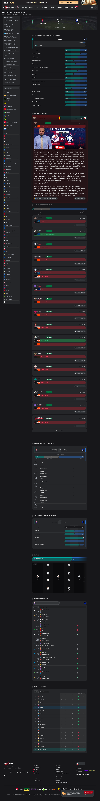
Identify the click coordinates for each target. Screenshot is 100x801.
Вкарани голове (39, 541)
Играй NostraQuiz (10, 40)
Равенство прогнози (11, 61)
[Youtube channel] (8, 772)
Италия (12, 14)
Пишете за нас (59, 771)
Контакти (57, 767)
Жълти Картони (36, 84)
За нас (57, 769)
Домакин (42, 607)
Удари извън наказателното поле (40, 67)
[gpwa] (27, 789)
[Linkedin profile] (20, 772)
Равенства (37, 534)
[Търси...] (92, 7)
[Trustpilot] (20, 789)
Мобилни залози (38, 776)
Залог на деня (9, 56)
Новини (31, 7)
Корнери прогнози (11, 69)
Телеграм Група (10, 33)
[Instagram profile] (17, 772)
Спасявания (35, 88)
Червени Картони (36, 105)
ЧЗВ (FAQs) (58, 765)
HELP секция (58, 778)
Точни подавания (36, 95)
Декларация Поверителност (62, 773)
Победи (37, 530)
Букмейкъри (45, 7)
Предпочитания (88, 794)
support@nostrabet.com (82, 774)
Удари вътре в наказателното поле (41, 63)
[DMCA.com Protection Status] (44, 789)
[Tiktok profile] (23, 772)
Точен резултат (10, 58)
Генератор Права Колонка (10, 25)
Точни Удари (35, 50)
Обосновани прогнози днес (12, 21)
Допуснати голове (39, 544)
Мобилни (59, 7)
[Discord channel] (5, 776)
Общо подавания (36, 91)
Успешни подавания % (38, 98)
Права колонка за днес (12, 47)
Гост (47, 607)
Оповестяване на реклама (62, 782)
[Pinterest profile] (14, 772)
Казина (52, 7)
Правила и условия (60, 776)
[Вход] (95, 7)
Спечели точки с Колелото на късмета (11, 37)
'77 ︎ (36, 45)
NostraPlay (74, 7)
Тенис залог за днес (11, 79)
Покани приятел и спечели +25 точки (11, 43)
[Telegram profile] (26, 772)
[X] (11, 772)
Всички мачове (10, 17)
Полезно (66, 7)
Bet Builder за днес (11, 50)
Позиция (37, 527)
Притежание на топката (38, 81)
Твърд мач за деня (11, 53)
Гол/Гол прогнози (10, 64)
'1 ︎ (84, 42)
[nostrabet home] (9, 763)
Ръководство (37, 780)
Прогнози (24, 7)
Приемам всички (88, 792)
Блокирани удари (36, 60)
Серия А (17, 14)
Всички (36, 607)
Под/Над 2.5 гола (10, 67)
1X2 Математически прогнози (11, 76)
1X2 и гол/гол (9, 72)
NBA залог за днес (11, 82)
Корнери (34, 74)
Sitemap (57, 780)
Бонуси (37, 7)
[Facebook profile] (5, 772)
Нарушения (35, 70)
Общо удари (35, 57)
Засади (34, 77)
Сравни (36, 771)
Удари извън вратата (37, 53)
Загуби (37, 537)
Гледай (61, 147)
